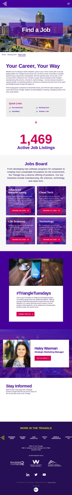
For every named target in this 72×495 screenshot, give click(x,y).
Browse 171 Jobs (50, 210)
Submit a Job (44, 111)
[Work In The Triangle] (4, 4)
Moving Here (23, 437)
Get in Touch (42, 358)
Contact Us (68, 437)
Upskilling (16, 111)
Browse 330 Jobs (19, 239)
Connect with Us (24, 314)
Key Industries (17, 107)
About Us (44, 437)
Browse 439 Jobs (50, 239)
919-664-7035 (36, 450)
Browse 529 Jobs (19, 210)
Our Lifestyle (34, 437)
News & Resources (56, 437)
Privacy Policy (52, 482)
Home (4, 54)
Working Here (12, 54)
